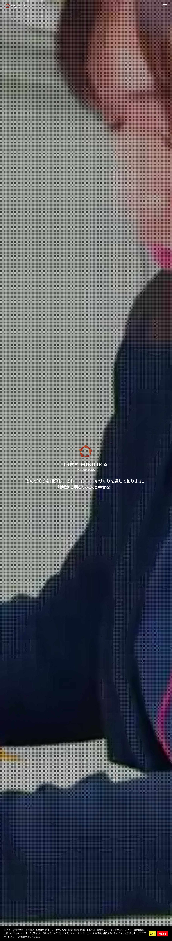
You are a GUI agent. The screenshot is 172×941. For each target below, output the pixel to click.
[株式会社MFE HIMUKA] (15, 6)
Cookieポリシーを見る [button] (29, 937)
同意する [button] (162, 934)
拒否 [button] (152, 934)
